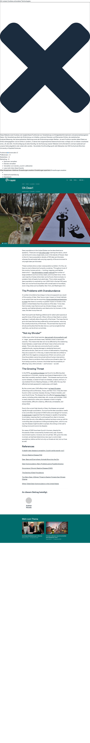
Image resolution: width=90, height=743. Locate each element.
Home (71, 180)
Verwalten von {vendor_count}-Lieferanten (18, 166)
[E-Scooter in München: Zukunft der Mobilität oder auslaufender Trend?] (57, 528)
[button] (45, 68)
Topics (75, 180)
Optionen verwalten (10, 161)
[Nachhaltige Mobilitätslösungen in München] (33, 528)
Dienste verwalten (10, 163)
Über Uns (81, 180)
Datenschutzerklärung (11, 174)
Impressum (7, 177)
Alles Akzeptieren (6, 170)
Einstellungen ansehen (26, 170)
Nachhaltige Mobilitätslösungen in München (32, 536)
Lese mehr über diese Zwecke (14, 168)
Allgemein (38, 191)
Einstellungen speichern (42, 170)
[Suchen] (67, 180)
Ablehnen (15, 170)
